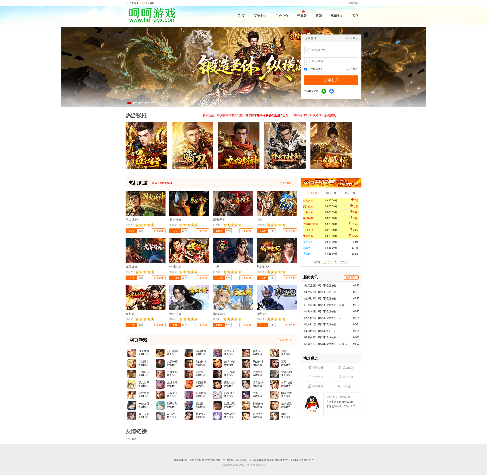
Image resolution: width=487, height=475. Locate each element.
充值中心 (337, 16)
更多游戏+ (285, 182)
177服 (355, 247)
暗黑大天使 (229, 351)
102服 (355, 253)
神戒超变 (143, 393)
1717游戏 (131, 439)
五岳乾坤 (201, 393)
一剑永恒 (308, 230)
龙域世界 (172, 382)
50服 (355, 218)
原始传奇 (201, 351)
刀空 (283, 351)
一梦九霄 (143, 403)
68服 (355, 212)
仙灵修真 (229, 393)
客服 (355, 16)
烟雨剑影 (172, 403)
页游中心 (260, 16)
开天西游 (229, 372)
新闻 (318, 16)
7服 (356, 200)
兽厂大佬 (286, 382)
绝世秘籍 (308, 218)
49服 (355, 230)
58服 (355, 241)
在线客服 (312, 411)
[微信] (323, 91)
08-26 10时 (331, 218)
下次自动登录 (315, 69)
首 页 (241, 16)
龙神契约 (308, 241)
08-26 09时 (331, 200)
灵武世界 (143, 382)
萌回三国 (201, 382)
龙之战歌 (229, 414)
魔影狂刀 (229, 382)
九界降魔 (172, 361)
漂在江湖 (258, 382)
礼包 (140, 230)
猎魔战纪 (258, 372)
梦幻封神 (308, 200)
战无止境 (229, 403)
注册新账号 (351, 38)
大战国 (307, 253)
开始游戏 (159, 230)
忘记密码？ (352, 69)
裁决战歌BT (286, 403)
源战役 (200, 403)
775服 (355, 236)
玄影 (255, 393)
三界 (283, 361)
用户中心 (281, 16)
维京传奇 (308, 236)
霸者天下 (308, 247)
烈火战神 (308, 206)
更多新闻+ (351, 277)
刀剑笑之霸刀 (310, 224)
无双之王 (172, 393)
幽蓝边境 (286, 393)
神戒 (283, 414)
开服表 (302, 16)
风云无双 (143, 414)
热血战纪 (258, 414)
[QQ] (331, 91)
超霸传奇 (258, 403)
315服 (355, 224)
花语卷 (171, 414)
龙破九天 (201, 414)
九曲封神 (308, 212)
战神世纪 (172, 372)
